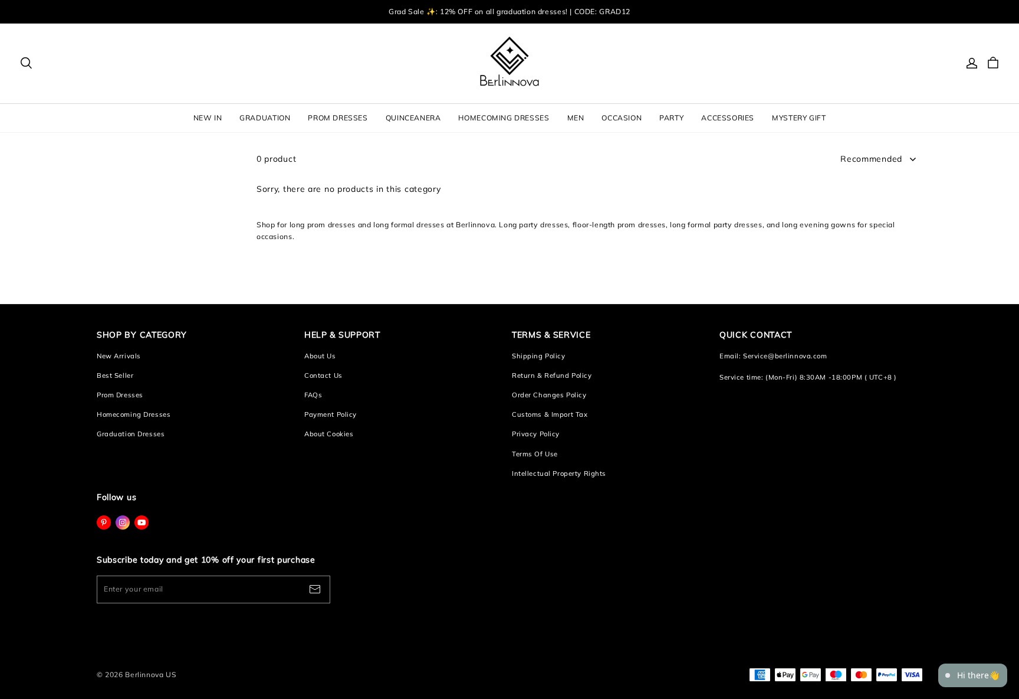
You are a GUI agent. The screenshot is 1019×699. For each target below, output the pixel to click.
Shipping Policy (539, 356)
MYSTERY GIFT (799, 117)
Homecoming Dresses (133, 414)
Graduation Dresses (131, 434)
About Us (320, 356)
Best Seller (115, 375)
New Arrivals (119, 356)
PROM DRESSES (337, 117)
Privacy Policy (536, 434)
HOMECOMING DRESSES (503, 117)
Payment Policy (330, 414)
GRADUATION (264, 117)
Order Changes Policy (549, 395)
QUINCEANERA (413, 117)
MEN (575, 117)
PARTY (671, 117)
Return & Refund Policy (552, 375)
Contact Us (323, 375)
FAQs (313, 395)
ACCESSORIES (727, 117)
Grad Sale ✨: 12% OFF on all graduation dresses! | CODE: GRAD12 (509, 11)
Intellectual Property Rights (559, 473)
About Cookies (328, 434)
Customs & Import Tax (549, 414)
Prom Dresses (120, 395)
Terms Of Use (535, 454)
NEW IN (207, 117)
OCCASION (621, 117)
